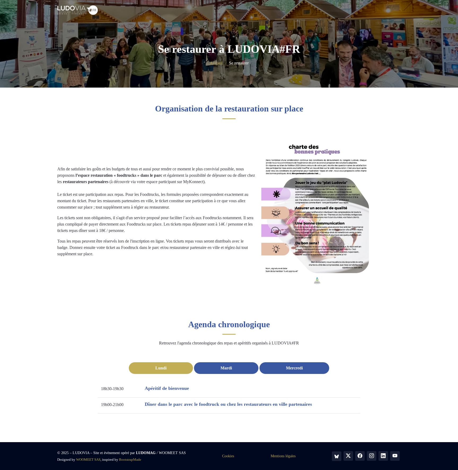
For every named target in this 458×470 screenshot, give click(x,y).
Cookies (228, 456)
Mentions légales (283, 456)
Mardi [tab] (226, 368)
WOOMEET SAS (88, 460)
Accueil (216, 63)
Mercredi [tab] (294, 368)
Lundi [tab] (160, 368)
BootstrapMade (130, 460)
